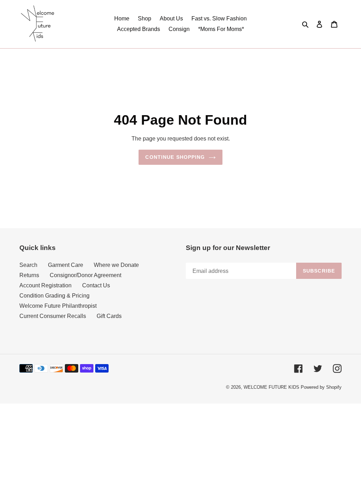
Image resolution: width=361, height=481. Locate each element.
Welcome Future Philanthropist (58, 306)
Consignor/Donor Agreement (85, 275)
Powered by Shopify (321, 387)
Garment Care (65, 265)
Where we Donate (116, 265)
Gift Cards (109, 316)
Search (28, 265)
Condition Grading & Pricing (54, 296)
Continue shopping (175, 157)
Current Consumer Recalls (52, 316)
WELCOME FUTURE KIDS (271, 387)
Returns (29, 275)
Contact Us (96, 285)
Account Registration (45, 285)
